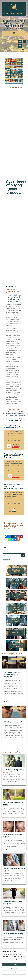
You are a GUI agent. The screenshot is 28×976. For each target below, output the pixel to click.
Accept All (14, 964)
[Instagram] (24, 41)
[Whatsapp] (9, 539)
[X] (12, 536)
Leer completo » (8, 697)
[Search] (23, 555)
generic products (11, 411)
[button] (14, 33)
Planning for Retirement (13, 722)
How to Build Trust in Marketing (13, 933)
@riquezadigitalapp (14, 511)
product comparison (17, 413)
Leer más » (5, 783)
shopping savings (20, 415)
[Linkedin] (15, 536)
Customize (14, 968)
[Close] (26, 950)
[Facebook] (6, 536)
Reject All (14, 973)
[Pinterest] (20, 41)
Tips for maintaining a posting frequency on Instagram (12, 674)
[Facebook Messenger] (9, 536)
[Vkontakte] (15, 539)
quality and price (9, 415)
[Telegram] (12, 539)
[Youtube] (20, 46)
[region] (14, 962)
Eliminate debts (14, 87)
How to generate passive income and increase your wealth (13, 770)
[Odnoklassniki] (18, 539)
